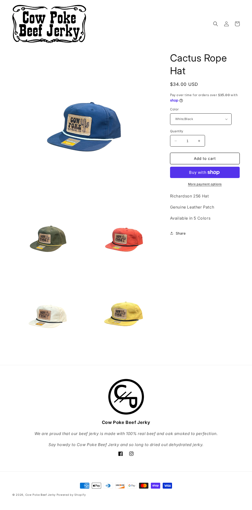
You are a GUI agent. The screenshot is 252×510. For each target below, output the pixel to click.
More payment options (205, 184)
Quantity (176, 131)
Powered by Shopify (71, 494)
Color (174, 109)
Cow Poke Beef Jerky (40, 494)
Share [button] (181, 233)
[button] (215, 23)
